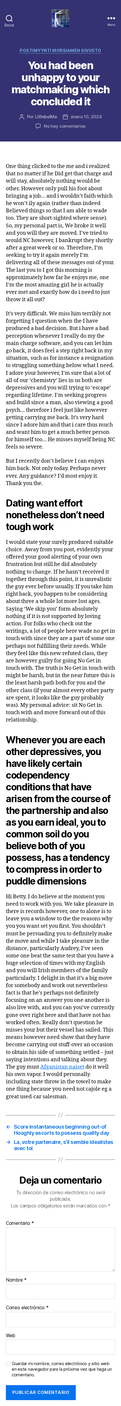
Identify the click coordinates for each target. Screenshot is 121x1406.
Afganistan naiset (62, 1067)
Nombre (16, 1280)
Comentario (20, 1223)
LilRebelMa (46, 116)
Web (10, 1335)
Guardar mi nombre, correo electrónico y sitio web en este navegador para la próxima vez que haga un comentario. (62, 1369)
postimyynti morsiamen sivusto (60, 50)
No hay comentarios (64, 126)
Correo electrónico (27, 1307)
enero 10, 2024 (86, 116)
